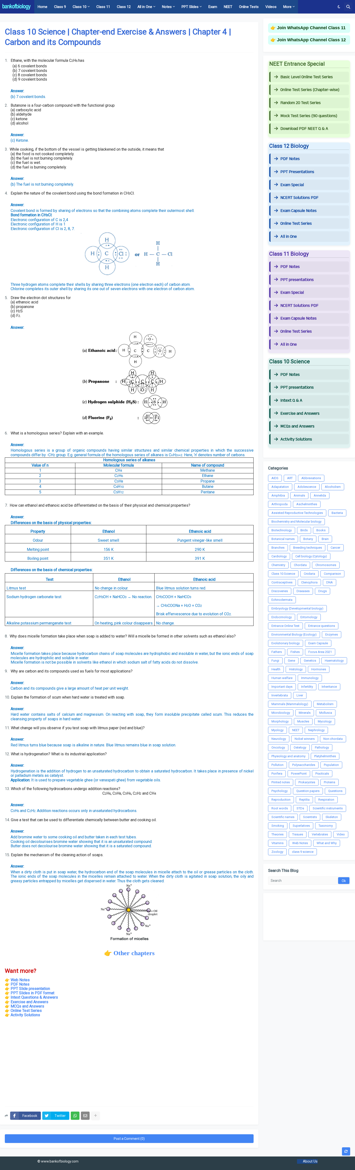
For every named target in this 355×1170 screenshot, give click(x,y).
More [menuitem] (287, 7)
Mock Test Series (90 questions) (308, 115)
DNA (329, 582)
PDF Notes (290, 158)
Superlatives (301, 825)
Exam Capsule (318, 643)
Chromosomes (325, 565)
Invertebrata (279, 695)
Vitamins (277, 843)
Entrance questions (321, 626)
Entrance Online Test (285, 626)
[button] (339, 6)
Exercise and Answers (29, 1002)
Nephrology (316, 730)
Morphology (280, 721)
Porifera (276, 773)
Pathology (322, 747)
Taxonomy (326, 825)
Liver (300, 695)
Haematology (334, 660)
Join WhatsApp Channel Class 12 (311, 39)
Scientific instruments (328, 808)
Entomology (308, 617)
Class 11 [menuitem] (103, 7)
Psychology (279, 791)
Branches (277, 547)
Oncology (278, 747)
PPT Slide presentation (30, 988)
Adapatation (280, 487)
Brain (325, 539)
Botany (308, 539)
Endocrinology (281, 617)
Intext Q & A (291, 400)
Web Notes (20, 980)
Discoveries (279, 591)
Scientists (310, 817)
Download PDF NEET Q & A (304, 128)
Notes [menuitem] (167, 7)
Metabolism (325, 704)
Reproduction (281, 799)
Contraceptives (281, 582)
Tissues (297, 834)
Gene (291, 660)
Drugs (322, 591)
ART (290, 478)
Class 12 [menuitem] (124, 7)
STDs (300, 808)
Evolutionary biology (285, 643)
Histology (296, 669)
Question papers (308, 791)
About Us (310, 1161)
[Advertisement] (129, 1064)
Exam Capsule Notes (298, 210)
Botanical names (283, 539)
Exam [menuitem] (212, 7)
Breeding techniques (307, 547)
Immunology (310, 678)
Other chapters (134, 953)
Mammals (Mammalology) (289, 704)
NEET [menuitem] (228, 7)
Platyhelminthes (325, 756)
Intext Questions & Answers (34, 997)
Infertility (307, 686)
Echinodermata (281, 600)
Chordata (300, 565)
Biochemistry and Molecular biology (296, 521)
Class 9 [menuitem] (60, 7)
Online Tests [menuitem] (249, 7)
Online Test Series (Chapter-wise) (309, 89)
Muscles (303, 721)
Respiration (326, 799)
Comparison (332, 573)
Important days (281, 686)
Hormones (318, 669)
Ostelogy (300, 747)
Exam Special (292, 184)
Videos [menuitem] (271, 7)
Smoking (277, 825)
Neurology (278, 739)
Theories (277, 834)
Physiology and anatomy (288, 756)
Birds (304, 530)
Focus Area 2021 (320, 652)
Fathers (276, 652)
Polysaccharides (303, 765)
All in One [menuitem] (144, 7)
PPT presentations (297, 279)
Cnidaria (309, 573)
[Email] (85, 1116)
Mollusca (325, 713)
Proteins (329, 782)
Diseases (303, 591)
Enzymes (331, 634)
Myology (277, 730)
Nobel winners (305, 739)
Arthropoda (279, 504)
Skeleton (332, 817)
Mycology (325, 721)
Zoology (277, 852)
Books (321, 530)
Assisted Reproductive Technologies (297, 513)
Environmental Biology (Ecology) (294, 634)
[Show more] (95, 1116)
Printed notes (280, 782)
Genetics (310, 660)
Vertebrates (320, 834)
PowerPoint (299, 773)
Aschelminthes (306, 504)
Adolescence (307, 487)
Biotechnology (281, 530)
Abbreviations (311, 478)
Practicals (322, 773)
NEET (295, 730)
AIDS (274, 478)
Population (331, 765)
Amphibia (278, 495)
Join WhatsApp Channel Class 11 (311, 27)
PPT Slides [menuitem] (190, 7)
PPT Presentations (297, 171)
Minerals (305, 713)
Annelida (320, 495)
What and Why (327, 843)
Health (275, 669)
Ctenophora (309, 582)
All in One (288, 236)
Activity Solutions (25, 1015)
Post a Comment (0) (129, 1139)
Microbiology (280, 713)
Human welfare (281, 678)
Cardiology (279, 556)
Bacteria (337, 513)
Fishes (295, 652)
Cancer (335, 547)
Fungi (275, 660)
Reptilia (304, 799)
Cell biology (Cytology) (311, 556)
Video (341, 834)
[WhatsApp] (75, 1116)
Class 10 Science (283, 573)
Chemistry (278, 565)
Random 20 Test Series (300, 102)
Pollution (277, 765)
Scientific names (282, 817)
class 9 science (302, 852)
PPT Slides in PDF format (32, 993)
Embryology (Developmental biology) (297, 608)
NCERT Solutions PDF (299, 197)
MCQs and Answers (27, 1006)
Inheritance (329, 686)
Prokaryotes (306, 782)
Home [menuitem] (42, 7)
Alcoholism (333, 487)
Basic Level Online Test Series (306, 77)
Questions (335, 791)
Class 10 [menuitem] (79, 7)
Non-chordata (333, 739)
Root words (279, 808)
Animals (299, 495)
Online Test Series (26, 1010)
